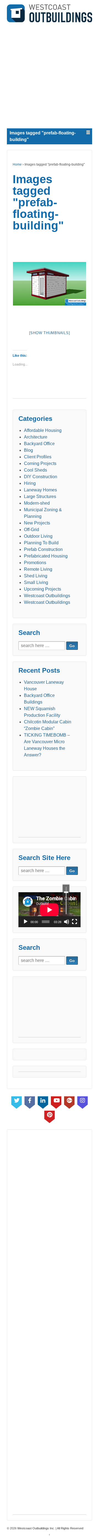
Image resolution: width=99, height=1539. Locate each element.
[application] (49, 909)
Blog (28, 450)
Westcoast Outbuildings (47, 595)
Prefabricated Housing (46, 556)
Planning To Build (41, 542)
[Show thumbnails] (49, 333)
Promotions (35, 562)
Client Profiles (37, 457)
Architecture (35, 437)
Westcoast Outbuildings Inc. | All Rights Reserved (49, 1528)
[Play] (25, 921)
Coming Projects (40, 463)
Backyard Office (39, 443)
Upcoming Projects (42, 589)
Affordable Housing (43, 430)
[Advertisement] (49, 74)
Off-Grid (31, 529)
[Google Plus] (69, 1101)
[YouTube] (56, 1101)
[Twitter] (16, 1101)
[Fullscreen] (74, 921)
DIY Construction (40, 476)
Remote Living (38, 569)
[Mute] (66, 921)
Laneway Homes (40, 490)
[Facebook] (30, 1101)
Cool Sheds (35, 470)
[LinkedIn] (43, 1101)
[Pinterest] (49, 1115)
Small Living (36, 582)
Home (17, 164)
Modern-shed (37, 503)
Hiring (30, 483)
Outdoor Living (38, 536)
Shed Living (35, 576)
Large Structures (40, 496)
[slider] (66, 900)
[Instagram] (82, 1101)
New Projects (37, 523)
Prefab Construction (43, 549)
